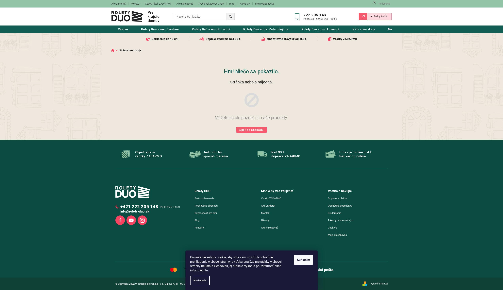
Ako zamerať (118, 3)
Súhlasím (303, 260)
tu (206, 270)
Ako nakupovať (184, 3)
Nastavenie (199, 280)
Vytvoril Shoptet (379, 283)
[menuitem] (123, 29)
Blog (231, 3)
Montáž (135, 3)
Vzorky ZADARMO (271, 198)
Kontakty (245, 3)
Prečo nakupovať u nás (211, 3)
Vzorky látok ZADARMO (158, 3)
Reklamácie (334, 213)
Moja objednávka (264, 3)
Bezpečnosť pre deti (205, 213)
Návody (265, 220)
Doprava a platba (337, 198)
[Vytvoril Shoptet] (366, 283)
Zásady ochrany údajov (341, 220)
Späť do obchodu (251, 129)
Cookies (332, 227)
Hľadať (230, 16)
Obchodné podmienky (340, 205)
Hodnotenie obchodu (206, 205)
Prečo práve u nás (204, 198)
